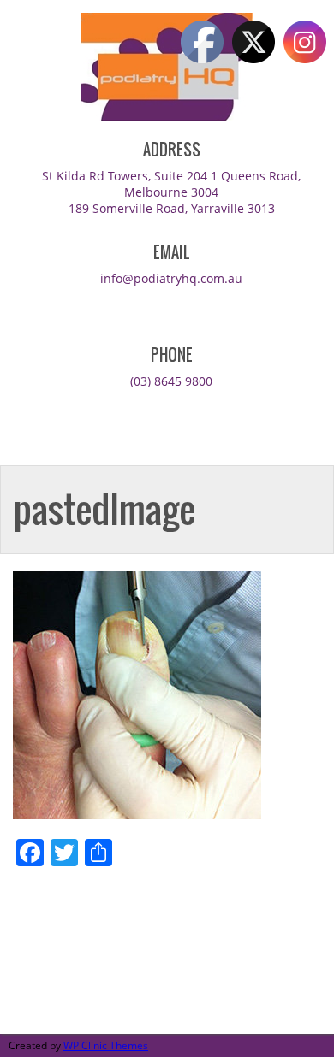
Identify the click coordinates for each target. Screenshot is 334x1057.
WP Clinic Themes (105, 1045)
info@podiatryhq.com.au (171, 278)
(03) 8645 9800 (171, 381)
